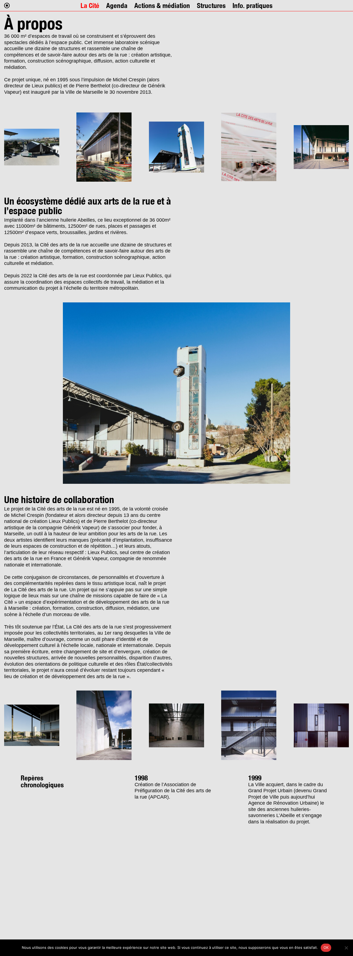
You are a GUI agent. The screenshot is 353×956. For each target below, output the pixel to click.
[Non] (346, 947)
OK (326, 947)
